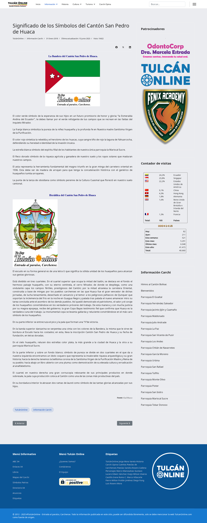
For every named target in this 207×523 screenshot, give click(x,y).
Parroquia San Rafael (152, 366)
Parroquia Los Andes (152, 341)
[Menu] (194, 4)
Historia (65, 4)
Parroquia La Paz (150, 328)
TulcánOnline (21, 409)
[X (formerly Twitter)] (123, 47)
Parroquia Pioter (150, 385)
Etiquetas (17, 498)
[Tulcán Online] (165, 73)
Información (50, 4)
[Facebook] (116, 47)
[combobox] (167, 4)
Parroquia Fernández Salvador (157, 303)
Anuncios (17, 493)
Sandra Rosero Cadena (135, 467)
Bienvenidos (147, 290)
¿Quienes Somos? (67, 461)
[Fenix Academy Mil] (165, 116)
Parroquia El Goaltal (151, 297)
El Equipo (63, 472)
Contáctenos (65, 466)
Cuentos (122, 464)
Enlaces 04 (18, 466)
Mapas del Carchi (21, 477)
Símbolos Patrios (20, 482)
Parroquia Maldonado (152, 316)
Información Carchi (35, 38)
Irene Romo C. (119, 477)
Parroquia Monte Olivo (153, 379)
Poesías (120, 467)
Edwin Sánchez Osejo (123, 474)
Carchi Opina (105, 4)
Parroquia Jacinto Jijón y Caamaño (159, 309)
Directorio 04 (19, 487)
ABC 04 (16, 461)
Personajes (111, 471)
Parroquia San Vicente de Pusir (157, 335)
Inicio (38, 4)
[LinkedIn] (130, 47)
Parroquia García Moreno (154, 354)
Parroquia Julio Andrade (153, 322)
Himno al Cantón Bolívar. (154, 284)
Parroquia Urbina (150, 360)
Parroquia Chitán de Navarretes (158, 347)
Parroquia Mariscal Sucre (154, 398)
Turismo (89, 4)
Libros (15, 472)
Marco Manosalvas (125, 471)
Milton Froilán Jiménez (122, 480)
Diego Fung (138, 480)
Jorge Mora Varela (127, 461)
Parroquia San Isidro (152, 392)
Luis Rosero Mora (114, 483)
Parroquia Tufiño (150, 373)
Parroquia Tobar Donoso (154, 404)
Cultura (76, 4)
